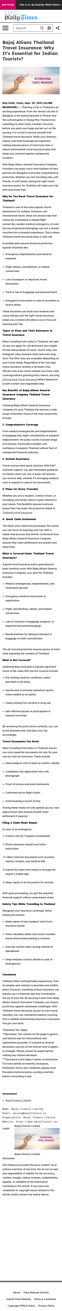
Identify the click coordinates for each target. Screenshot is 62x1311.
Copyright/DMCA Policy (21, 1305)
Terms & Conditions (45, 1299)
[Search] (42, 28)
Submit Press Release (18, 1299)
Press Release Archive (36, 1292)
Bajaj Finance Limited (18, 1100)
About (16, 1292)
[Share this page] (57, 28)
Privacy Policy (46, 1305)
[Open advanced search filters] (49, 28)
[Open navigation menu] (5, 28)
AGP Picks (8, 4)
